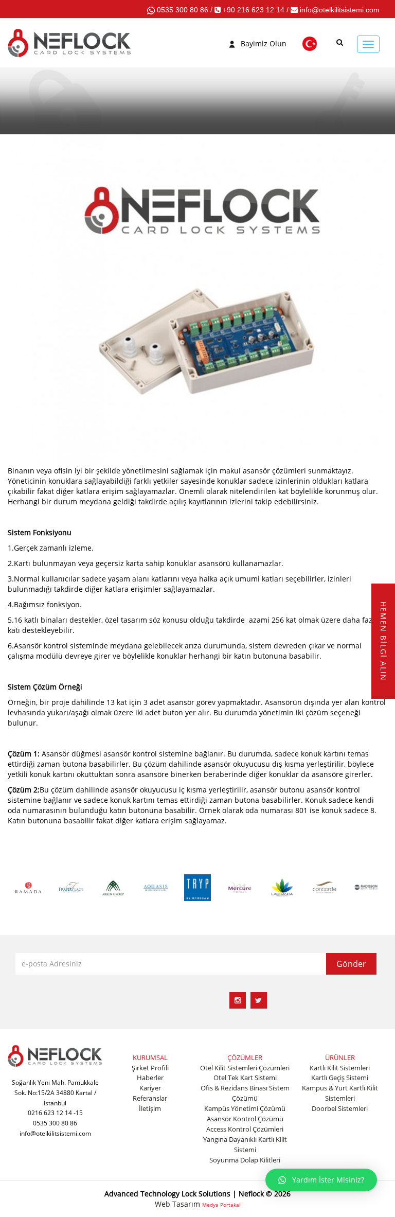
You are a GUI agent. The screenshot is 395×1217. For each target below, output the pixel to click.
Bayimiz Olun (263, 43)
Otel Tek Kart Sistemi (245, 1077)
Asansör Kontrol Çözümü (245, 1118)
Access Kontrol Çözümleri (244, 1129)
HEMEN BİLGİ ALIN (383, 641)
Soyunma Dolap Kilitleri (244, 1160)
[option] (29, 887)
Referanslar (150, 1098)
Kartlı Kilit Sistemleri (340, 1067)
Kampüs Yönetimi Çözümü (244, 1108)
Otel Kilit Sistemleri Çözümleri (245, 1067)
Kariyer (150, 1087)
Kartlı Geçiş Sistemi (339, 1077)
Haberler (150, 1077)
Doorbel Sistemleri (340, 1108)
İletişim (150, 1108)
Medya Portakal (221, 1204)
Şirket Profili (150, 1067)
